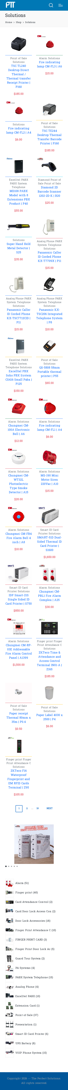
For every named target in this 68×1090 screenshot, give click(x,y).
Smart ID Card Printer (48, 532)
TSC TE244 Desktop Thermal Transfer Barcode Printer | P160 (49, 137)
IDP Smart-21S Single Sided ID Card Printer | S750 (18, 599)
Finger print (45, 641)
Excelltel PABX (18, 180)
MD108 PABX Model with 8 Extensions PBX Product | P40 (18, 197)
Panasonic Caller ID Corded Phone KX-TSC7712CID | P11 (18, 316)
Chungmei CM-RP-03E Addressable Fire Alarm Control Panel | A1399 (18, 651)
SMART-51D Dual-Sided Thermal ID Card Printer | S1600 (49, 544)
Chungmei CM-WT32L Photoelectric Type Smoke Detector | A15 (18, 484)
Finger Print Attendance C (49, 643)
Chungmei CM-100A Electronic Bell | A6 (19, 430)
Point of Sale (18, 58)
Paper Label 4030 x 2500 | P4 (49, 717)
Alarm (43, 58)
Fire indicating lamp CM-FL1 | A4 (49, 428)
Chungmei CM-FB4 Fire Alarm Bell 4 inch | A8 (18, 538)
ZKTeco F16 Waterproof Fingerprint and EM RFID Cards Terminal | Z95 (18, 779)
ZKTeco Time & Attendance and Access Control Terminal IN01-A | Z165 (49, 661)
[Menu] (60, 5)
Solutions (19, 62)
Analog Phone (46, 241)
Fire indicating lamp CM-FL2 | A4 (18, 131)
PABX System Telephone (18, 185)
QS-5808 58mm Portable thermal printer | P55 (49, 372)
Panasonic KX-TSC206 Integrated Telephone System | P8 (49, 316)
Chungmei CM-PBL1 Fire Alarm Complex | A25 (49, 596)
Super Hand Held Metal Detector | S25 (19, 248)
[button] (6, 866)
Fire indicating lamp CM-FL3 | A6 (49, 64)
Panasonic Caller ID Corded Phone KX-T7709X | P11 (49, 257)
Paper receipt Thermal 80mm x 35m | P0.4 (18, 718)
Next (49, 808)
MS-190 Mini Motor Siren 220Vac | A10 (49, 480)
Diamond (44, 180)
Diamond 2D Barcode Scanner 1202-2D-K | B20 (49, 192)
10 (38, 808)
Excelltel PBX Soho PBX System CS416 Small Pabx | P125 (18, 377)
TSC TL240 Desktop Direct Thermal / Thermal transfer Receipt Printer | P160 (18, 76)
